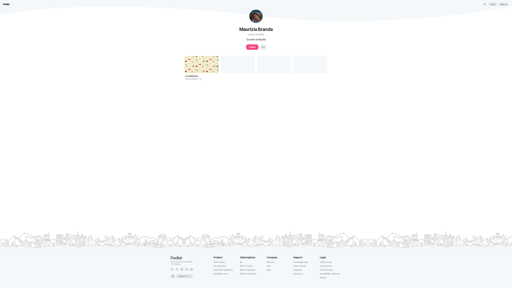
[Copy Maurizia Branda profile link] (263, 47)
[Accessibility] (173, 276)
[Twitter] (177, 269)
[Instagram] (186, 269)
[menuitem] (485, 4)
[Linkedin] (191, 269)
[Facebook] (181, 269)
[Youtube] (172, 269)
